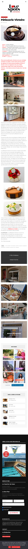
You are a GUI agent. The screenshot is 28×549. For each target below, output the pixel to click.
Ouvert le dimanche (23, 245)
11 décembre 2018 (13, 423)
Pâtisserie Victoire (12, 416)
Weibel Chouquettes (14, 333)
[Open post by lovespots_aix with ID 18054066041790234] (19, 354)
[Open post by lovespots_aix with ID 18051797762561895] (8, 366)
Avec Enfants (7, 245)
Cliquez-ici (9, 56)
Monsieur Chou (12, 398)
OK (9, 547)
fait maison (13, 245)
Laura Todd (14, 296)
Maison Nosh (14, 315)
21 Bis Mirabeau (14, 255)
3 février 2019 (13, 400)
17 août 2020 (12, 406)
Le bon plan (6, 509)
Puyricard (8, 247)
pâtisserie (3, 247)
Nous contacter (6, 536)
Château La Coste (13, 229)
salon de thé (12, 247)
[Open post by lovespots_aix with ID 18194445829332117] (8, 377)
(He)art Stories (14, 259)
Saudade (14, 278)
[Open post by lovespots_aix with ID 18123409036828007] (19, 366)
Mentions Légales (16, 547)
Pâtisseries (4, 17)
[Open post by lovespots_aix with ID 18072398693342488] (19, 377)
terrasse (17, 247)
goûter (17, 245)
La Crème (11, 404)
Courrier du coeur (7, 507)
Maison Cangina (12, 422)
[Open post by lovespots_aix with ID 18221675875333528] (8, 354)
